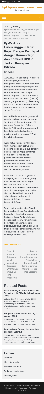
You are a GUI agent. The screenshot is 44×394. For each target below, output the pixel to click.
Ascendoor (23, 388)
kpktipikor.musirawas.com (22, 7)
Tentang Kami (10, 375)
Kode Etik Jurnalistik (13, 366)
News (6, 245)
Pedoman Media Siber (14, 371)
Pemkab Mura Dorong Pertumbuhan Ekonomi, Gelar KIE (21, 330)
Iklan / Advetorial (11, 362)
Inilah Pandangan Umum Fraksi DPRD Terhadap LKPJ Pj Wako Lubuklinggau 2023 (22, 293)
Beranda (8, 357)
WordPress (21, 390)
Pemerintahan (15, 245)
